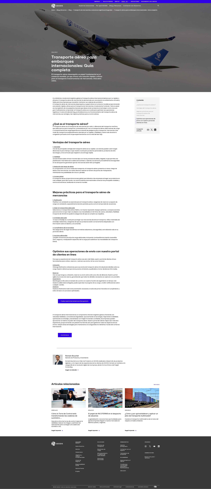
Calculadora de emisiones (124, 454)
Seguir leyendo (56, 430)
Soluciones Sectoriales (100, 459)
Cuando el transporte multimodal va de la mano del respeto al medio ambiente (141, 420)
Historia (77, 449)
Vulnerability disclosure (143, 487)
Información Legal (117, 487)
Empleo (77, 471)
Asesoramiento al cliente (125, 461)
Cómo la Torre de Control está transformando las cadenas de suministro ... (64, 416)
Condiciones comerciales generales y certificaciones (124, 466)
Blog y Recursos (115, 6)
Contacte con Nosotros (132, 6)
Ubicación (123, 470)
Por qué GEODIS (101, 6)
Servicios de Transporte (100, 446)
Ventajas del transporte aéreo (146, 108)
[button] (97, 1)
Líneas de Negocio (78, 461)
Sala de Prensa (79, 468)
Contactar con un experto (125, 450)
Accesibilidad (124, 457)
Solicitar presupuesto (124, 446)
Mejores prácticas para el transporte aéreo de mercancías (144, 113)
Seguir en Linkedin (71, 370)
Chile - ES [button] (124, 1)
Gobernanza (79, 452)
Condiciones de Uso (130, 487)
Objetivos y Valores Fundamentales (80, 456)
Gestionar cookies (92, 487)
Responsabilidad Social (80, 465)
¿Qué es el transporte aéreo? (146, 105)
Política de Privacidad (105, 487)
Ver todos (157, 384)
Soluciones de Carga (101, 450)
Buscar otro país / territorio (150, 457)
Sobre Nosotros (79, 446)
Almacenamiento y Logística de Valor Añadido (102, 454)
